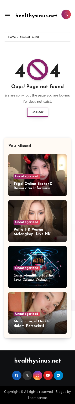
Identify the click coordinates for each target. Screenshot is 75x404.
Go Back (38, 112)
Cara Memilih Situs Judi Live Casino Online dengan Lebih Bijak (34, 280)
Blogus (60, 392)
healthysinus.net (36, 16)
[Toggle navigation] (7, 14)
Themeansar (37, 398)
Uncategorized (26, 176)
